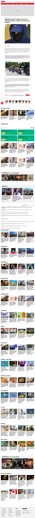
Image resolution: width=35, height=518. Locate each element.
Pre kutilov (4, 439)
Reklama (10, 508)
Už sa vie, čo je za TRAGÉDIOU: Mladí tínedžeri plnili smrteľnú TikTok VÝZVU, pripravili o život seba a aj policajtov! (17, 207)
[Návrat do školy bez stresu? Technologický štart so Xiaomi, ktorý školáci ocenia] (13, 298)
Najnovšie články (4, 218)
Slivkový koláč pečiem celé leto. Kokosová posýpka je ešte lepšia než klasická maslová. (12, 385)
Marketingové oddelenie (18, 514)
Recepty (19, 452)
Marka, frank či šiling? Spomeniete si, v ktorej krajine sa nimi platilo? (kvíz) (21, 320)
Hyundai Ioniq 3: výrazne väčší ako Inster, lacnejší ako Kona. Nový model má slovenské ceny (22, 352)
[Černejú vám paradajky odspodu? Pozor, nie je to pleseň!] (30, 444)
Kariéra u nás (3, 513)
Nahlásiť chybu (7, 98)
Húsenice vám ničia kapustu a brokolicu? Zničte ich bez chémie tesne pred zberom (4, 449)
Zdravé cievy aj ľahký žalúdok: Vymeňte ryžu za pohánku (29, 384)
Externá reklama (10, 511)
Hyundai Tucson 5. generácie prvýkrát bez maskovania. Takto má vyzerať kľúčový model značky (4, 352)
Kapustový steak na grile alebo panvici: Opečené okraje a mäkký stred (21, 384)
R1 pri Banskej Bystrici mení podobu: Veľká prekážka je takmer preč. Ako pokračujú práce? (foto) (30, 320)
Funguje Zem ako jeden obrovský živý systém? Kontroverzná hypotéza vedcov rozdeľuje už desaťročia (4, 400)
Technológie (4, 390)
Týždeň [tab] (32, 205)
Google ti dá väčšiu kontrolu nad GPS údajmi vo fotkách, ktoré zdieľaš (30, 399)
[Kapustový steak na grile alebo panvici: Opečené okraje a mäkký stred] (22, 380)
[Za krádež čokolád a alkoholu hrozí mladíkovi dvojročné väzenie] (5, 113)
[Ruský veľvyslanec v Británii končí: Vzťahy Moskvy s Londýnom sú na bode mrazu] (5, 251)
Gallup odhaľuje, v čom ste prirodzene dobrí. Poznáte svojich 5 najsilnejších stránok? (12, 369)
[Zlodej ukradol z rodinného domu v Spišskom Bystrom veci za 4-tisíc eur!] (13, 113)
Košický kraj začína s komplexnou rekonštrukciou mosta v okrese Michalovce (30, 352)
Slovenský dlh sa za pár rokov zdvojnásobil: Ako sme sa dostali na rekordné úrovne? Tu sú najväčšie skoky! (4, 320)
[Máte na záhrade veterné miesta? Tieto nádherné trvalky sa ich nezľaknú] (13, 444)
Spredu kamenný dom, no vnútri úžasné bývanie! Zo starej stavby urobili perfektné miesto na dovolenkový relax (22, 433)
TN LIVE (3, 407)
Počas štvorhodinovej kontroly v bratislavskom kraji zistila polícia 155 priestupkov (21, 118)
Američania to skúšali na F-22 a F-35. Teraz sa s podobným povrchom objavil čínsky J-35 (13, 400)
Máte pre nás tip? (18, 515)
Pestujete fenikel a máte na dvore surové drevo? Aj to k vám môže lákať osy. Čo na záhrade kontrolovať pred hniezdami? (30, 433)
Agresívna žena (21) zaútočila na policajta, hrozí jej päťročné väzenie (29, 118)
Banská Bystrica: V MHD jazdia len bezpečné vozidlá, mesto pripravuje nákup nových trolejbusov (30, 240)
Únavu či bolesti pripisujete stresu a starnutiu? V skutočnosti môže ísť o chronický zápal (21, 417)
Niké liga (27, 337)
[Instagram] (24, 508)
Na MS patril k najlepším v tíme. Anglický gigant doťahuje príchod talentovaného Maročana (4, 417)
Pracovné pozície (4, 128)
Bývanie (3, 423)
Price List (10, 514)
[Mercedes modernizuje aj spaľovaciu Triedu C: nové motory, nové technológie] (13, 347)
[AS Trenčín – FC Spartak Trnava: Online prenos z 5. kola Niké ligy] (30, 331)
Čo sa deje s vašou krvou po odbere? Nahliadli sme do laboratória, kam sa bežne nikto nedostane (30, 151)
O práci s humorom (20, 371)
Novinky (19, 354)
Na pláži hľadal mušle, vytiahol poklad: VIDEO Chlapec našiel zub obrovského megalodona (30, 288)
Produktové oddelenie (18, 511)
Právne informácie (4, 510)
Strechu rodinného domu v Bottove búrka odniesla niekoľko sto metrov (28, 197)
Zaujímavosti (21, 3)
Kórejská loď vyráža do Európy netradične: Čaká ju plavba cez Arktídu (21, 255)
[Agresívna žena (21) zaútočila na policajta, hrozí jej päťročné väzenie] (30, 113)
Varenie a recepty (6, 375)
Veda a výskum (2, 403)
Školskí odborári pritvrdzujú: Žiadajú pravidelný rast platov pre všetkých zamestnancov (21, 240)
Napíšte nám (3, 514)
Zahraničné (7, 3)
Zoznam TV (5, 186)
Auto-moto (4, 343)
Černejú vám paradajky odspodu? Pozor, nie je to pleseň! (30, 448)
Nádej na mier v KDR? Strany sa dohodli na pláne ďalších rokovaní (29, 255)
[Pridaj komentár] (2, 94)
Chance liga (19, 338)
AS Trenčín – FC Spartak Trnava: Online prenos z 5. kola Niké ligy (30, 335)
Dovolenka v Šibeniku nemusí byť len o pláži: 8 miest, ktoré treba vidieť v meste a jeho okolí (13, 288)
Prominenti (12, 3)
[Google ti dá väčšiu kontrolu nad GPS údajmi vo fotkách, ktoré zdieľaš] (30, 395)
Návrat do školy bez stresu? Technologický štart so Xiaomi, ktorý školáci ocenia (21, 151)
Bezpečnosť (19, 403)
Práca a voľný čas (28, 371)
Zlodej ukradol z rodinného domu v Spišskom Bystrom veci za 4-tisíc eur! (12, 118)
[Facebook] (23, 508)
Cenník (9, 513)
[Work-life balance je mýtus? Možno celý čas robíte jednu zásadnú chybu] (30, 364)
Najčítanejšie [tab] (24, 205)
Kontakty (17, 508)
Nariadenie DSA (3, 515)
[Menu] (33, 4)
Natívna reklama (10, 515)
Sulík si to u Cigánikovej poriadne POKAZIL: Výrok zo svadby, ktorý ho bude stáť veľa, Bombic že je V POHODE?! (16, 210)
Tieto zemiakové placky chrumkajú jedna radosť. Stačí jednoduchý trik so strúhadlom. (4, 385)
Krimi (11, 17)
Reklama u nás (10, 510)
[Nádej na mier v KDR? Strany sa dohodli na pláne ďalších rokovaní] (30, 251)
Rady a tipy (19, 386)
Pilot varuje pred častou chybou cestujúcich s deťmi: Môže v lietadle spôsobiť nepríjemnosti (21, 288)
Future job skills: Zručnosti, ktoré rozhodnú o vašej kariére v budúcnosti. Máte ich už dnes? (4, 369)
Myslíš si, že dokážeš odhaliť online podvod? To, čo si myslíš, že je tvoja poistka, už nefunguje (21, 400)
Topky (9, 17)
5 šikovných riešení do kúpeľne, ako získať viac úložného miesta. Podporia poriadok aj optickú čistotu (13, 433)
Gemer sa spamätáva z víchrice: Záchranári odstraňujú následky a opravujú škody (12, 239)
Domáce (2, 3)
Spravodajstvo (17, 510)
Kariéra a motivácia (6, 359)
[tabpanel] (17, 212)
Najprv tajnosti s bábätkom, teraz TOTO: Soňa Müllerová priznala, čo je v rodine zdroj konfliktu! (17, 198)
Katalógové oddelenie (18, 513)
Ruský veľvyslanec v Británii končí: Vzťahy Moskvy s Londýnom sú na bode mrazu (13, 223)
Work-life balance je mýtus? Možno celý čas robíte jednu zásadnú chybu (29, 369)
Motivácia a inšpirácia (11, 371)
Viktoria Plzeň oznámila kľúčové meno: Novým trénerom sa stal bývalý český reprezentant (21, 336)
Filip (22, 1)
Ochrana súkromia (4, 511)
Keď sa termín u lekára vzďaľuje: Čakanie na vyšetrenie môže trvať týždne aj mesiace (12, 151)
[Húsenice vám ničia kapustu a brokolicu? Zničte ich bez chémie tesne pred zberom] (5, 444)
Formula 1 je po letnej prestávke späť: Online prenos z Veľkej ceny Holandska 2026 (12, 336)
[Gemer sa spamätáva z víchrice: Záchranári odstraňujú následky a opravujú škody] (13, 234)
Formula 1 (2, 339)
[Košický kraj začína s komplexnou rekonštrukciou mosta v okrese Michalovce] (30, 347)
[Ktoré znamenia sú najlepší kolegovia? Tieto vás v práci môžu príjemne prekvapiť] (22, 364)
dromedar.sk (10, 290)
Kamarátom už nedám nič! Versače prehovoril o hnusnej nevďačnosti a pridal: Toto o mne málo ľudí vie (30, 272)
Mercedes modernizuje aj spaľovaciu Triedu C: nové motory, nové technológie (12, 352)
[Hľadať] (31, 4)
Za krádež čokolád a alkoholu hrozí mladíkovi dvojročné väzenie (4, 117)
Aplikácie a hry (28, 401)
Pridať (28, 95)
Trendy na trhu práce (3, 372)
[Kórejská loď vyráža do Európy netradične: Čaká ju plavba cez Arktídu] (22, 251)
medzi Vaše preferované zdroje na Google (15, 95)
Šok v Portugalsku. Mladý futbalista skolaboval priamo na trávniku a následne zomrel (30, 417)
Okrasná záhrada (11, 450)
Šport (17, 3)
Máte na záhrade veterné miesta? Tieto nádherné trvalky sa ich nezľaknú (13, 448)
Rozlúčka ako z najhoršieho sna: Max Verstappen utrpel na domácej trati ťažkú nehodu (4, 336)
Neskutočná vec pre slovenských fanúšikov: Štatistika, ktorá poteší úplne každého (4, 151)
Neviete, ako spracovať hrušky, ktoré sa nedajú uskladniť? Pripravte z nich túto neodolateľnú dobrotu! (21, 449)
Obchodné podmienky (11, 512)
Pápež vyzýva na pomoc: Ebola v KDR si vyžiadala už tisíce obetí (13, 255)
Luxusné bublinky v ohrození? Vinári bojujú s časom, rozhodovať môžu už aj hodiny (4, 288)
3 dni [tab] (29, 205)
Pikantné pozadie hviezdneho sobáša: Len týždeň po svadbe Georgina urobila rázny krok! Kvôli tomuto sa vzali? (17, 216)
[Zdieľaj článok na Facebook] (2, 97)
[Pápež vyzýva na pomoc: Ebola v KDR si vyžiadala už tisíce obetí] (13, 251)
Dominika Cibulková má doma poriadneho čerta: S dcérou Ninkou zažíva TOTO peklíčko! (6, 198)
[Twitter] (26, 508)
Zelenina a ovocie (3, 451)
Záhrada (27, 450)
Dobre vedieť (2, 153)
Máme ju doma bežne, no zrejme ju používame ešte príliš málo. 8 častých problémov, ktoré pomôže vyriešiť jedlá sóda (5, 433)
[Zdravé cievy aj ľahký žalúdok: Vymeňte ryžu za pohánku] (30, 380)
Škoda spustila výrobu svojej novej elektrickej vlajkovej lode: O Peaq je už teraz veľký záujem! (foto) (13, 320)
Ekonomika (26, 3)
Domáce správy (5, 230)
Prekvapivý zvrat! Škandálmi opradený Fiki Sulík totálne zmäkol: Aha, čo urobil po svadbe (15, 213)
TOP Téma (10, 402)
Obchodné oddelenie (18, 512)
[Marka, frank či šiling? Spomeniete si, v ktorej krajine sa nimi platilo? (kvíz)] (22, 315)
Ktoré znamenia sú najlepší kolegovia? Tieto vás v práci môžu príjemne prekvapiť (21, 369)
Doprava (27, 354)
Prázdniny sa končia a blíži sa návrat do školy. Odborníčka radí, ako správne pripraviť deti (12, 417)
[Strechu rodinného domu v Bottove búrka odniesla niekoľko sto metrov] (28, 191)
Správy (24, 199)
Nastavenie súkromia (4, 512)
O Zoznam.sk (3, 508)
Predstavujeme (2, 355)
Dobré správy (4, 294)
